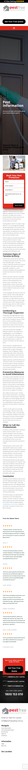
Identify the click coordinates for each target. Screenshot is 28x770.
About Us (3, 733)
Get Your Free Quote (14, 21)
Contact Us (4, 735)
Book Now (18, 205)
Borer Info (3, 745)
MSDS (2, 744)
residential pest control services (11, 504)
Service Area (4, 732)
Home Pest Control (6, 728)
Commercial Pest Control (7, 730)
